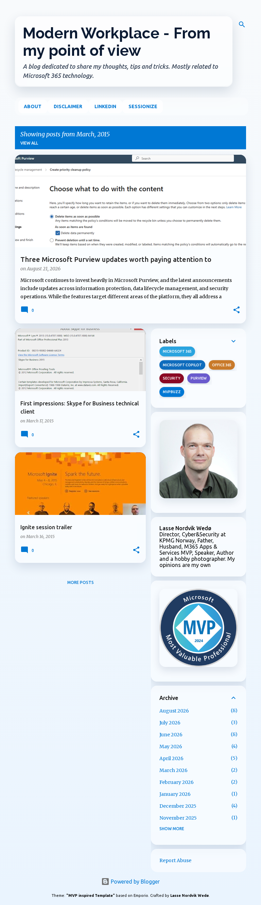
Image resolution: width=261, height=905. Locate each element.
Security (171, 378)
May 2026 (170, 746)
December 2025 (177, 806)
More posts (80, 582)
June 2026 (170, 735)
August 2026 (174, 711)
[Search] (242, 24)
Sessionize (142, 106)
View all (29, 143)
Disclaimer (68, 106)
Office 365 (221, 365)
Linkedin (105, 106)
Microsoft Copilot (182, 365)
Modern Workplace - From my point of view (117, 41)
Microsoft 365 (177, 351)
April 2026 (171, 758)
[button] (236, 310)
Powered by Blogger (134, 881)
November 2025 (178, 818)
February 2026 (176, 782)
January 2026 (175, 794)
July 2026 (169, 723)
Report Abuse (175, 860)
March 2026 (173, 770)
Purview (199, 378)
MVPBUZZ (172, 392)
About (32, 106)
